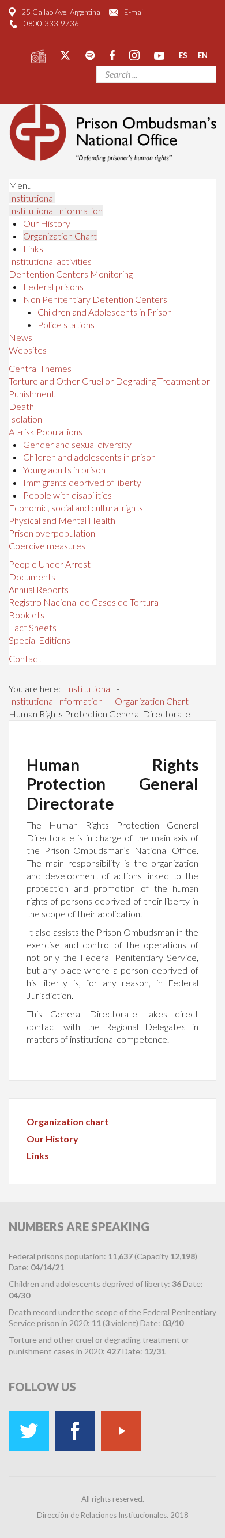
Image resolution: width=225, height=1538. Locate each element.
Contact (25, 658)
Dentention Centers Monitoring (71, 273)
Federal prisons (53, 286)
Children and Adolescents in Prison (105, 311)
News (20, 337)
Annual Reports (39, 589)
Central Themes (40, 368)
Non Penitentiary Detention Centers (95, 299)
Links (33, 248)
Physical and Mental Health (62, 520)
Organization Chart (60, 235)
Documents (32, 576)
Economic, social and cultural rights (76, 507)
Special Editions (39, 640)
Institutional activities (50, 261)
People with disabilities (67, 494)
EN (203, 54)
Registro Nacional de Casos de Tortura (84, 602)
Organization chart (67, 1121)
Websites (28, 349)
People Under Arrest (50, 564)
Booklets (26, 614)
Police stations (66, 324)
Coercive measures (47, 545)
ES (183, 54)
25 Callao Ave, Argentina (60, 12)
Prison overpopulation (52, 532)
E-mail (134, 12)
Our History (46, 223)
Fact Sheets (33, 627)
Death (21, 406)
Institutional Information (56, 210)
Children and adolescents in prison (89, 456)
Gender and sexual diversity (77, 444)
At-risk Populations (45, 431)
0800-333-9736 (51, 23)
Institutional (32, 197)
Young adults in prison (64, 469)
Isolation (25, 418)
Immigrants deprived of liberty (82, 482)
